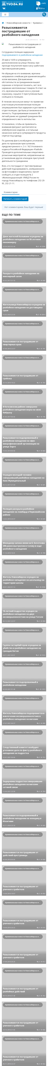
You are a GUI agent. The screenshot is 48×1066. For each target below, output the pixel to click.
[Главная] (3, 22)
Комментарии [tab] (10, 192)
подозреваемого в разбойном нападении (22, 55)
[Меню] (5, 14)
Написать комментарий (15, 199)
